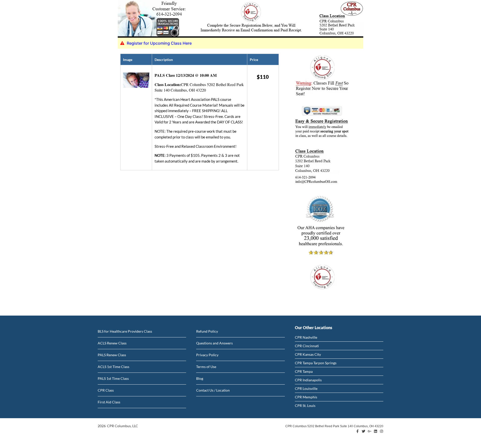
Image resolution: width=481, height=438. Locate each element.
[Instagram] (381, 431)
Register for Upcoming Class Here (159, 43)
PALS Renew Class (112, 355)
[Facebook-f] (357, 431)
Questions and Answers (214, 343)
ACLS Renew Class (112, 343)
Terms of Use (206, 366)
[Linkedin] (375, 431)
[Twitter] (363, 431)
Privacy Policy (207, 355)
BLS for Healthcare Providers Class (125, 331)
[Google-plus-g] (369, 431)
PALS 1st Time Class (113, 378)
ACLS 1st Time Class (113, 366)
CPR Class (106, 390)
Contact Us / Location (213, 390)
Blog (199, 378)
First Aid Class (109, 402)
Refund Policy (207, 331)
